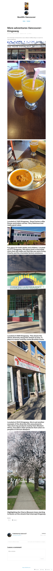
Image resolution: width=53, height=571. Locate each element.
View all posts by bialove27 (17, 535)
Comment (42, 558)
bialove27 (10, 33)
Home (24, 21)
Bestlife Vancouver (26, 17)
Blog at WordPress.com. (26, 567)
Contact (28, 21)
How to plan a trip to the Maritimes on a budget (36, 542)
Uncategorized (16, 33)
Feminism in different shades (13, 542)
